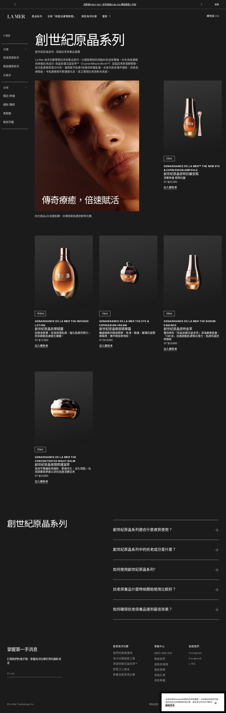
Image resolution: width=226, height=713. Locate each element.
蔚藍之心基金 (121, 669)
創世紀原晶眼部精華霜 (115, 329)
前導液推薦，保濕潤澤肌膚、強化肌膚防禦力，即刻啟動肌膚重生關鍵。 (63, 334)
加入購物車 (170, 187)
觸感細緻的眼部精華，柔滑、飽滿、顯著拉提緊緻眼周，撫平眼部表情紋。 (127, 334)
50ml (40, 449)
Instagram (195, 653)
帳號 (217, 4)
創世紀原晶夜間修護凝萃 (52, 465)
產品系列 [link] (37, 16)
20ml (169, 158)
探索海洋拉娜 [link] (89, 16)
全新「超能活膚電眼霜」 (61, 16)
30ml (169, 313)
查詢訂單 (159, 675)
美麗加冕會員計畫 (124, 674)
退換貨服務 (161, 664)
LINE (192, 664)
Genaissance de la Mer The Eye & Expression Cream (124, 323)
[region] (193, 702)
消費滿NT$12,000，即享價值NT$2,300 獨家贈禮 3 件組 (109, 4)
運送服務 (159, 669)
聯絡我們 (159, 659)
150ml (40, 313)
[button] (15, 4)
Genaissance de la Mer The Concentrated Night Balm (55, 459)
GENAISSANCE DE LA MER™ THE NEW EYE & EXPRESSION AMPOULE (192, 168)
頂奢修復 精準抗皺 (175, 178)
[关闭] (215, 703)
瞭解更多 (170, 705)
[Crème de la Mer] (18, 16)
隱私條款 (153, 704)
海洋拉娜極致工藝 (124, 658)
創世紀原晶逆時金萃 (178, 329)
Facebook (195, 658)
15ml (105, 313)
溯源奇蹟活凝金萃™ (125, 664)
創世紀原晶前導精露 (49, 329)
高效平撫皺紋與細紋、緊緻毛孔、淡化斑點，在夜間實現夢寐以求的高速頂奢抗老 (63, 470)
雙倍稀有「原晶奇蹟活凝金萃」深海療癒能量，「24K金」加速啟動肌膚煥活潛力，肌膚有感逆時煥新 (192, 336)
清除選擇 (8, 39)
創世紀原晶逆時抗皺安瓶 (181, 174)
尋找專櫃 (159, 680)
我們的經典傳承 (122, 653)
